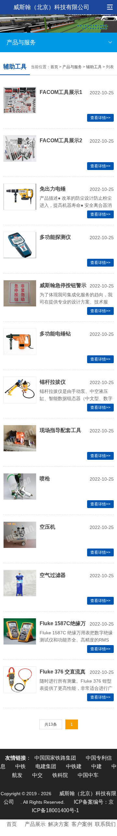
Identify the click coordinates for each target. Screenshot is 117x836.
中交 (37, 775)
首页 (54, 67)
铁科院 (60, 775)
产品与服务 (21, 42)
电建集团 (45, 766)
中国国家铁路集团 (55, 758)
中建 (96, 766)
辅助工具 (94, 67)
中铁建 (74, 766)
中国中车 (88, 775)
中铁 (20, 766)
